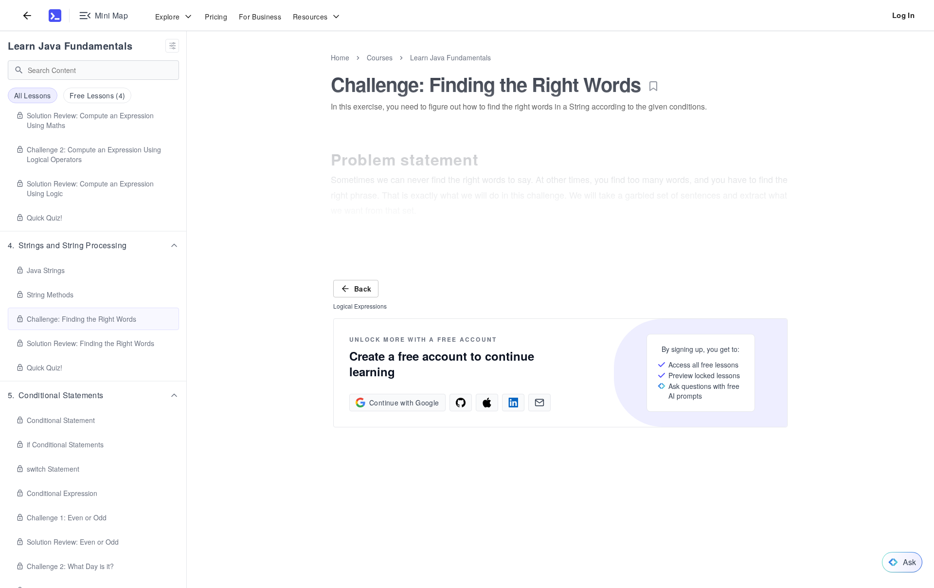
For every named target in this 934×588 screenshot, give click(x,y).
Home (340, 57)
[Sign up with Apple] (487, 402)
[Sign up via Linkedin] (513, 402)
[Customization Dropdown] (172, 46)
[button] (93, 245)
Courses (380, 57)
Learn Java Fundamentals (70, 45)
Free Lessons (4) (98, 95)
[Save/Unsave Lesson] (653, 86)
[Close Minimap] (187, 68)
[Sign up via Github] (460, 402)
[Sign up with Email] (539, 402)
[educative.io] (55, 15)
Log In (903, 15)
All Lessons (32, 95)
